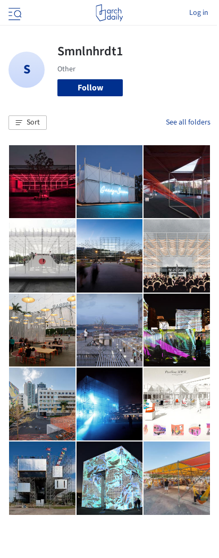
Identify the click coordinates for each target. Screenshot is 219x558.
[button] (28, 122)
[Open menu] (13, 12)
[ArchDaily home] (109, 12)
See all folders (188, 122)
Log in (198, 12)
